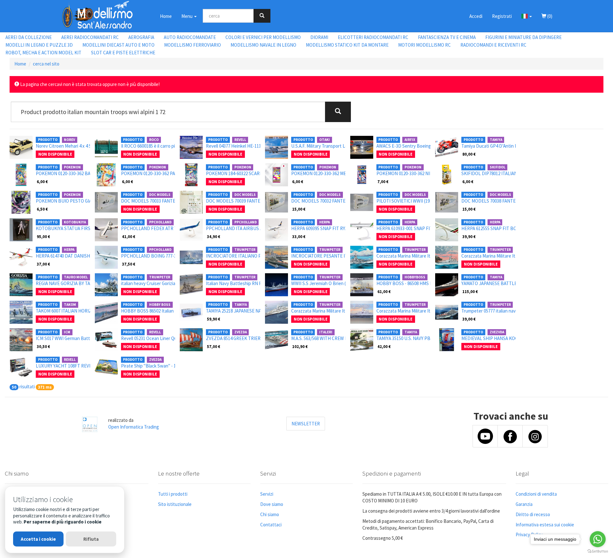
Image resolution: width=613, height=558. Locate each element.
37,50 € (128, 264)
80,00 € (469, 154)
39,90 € (469, 236)
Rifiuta (91, 539)
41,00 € (128, 236)
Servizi (266, 494)
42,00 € (384, 346)
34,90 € (213, 236)
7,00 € (383, 181)
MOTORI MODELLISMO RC (424, 45)
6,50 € (42, 209)
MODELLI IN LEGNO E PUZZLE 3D (39, 45)
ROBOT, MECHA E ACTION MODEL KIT (43, 53)
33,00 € (299, 236)
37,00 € (43, 264)
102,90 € (300, 346)
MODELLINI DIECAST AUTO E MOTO (118, 45)
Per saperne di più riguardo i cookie (63, 522)
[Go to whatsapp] (598, 539)
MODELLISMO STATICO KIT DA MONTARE (347, 45)
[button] (527, 16)
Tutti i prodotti (172, 494)
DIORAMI (319, 37)
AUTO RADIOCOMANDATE (190, 37)
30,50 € (43, 346)
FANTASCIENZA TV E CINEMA (447, 37)
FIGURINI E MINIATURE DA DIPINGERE (523, 37)
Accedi (475, 16)
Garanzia (524, 504)
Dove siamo (271, 504)
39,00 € (469, 319)
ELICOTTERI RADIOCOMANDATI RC (373, 37)
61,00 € (384, 291)
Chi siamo (269, 514)
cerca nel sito (46, 64)
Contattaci (271, 525)
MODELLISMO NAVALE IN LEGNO (263, 45)
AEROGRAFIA (141, 37)
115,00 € (470, 291)
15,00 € (299, 209)
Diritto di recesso (533, 514)
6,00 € (42, 181)
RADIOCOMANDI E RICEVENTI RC (493, 45)
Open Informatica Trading (133, 427)
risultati (27, 387)
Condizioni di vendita (536, 494)
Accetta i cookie (38, 539)
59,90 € (213, 319)
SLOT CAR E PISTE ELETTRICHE (123, 53)
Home (166, 16)
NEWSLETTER (305, 424)
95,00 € (43, 236)
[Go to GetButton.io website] (597, 551)
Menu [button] (187, 16)
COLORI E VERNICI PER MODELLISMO (263, 37)
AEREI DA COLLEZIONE (28, 37)
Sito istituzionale (175, 504)
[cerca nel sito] (262, 16)
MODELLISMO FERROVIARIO (192, 45)
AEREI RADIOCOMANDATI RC (90, 37)
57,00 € (213, 346)
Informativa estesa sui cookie (545, 525)
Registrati (502, 16)
